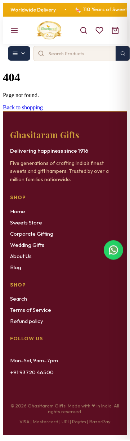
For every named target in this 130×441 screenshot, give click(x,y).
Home (17, 211)
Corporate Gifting (31, 233)
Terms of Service (30, 309)
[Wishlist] (99, 30)
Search (18, 298)
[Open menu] (14, 30)
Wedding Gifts (27, 244)
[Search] (83, 30)
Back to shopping (23, 107)
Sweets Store (26, 222)
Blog (15, 267)
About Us (21, 256)
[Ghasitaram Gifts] (49, 30)
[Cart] (115, 30)
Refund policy (26, 321)
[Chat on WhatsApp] (113, 250)
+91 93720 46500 (32, 372)
